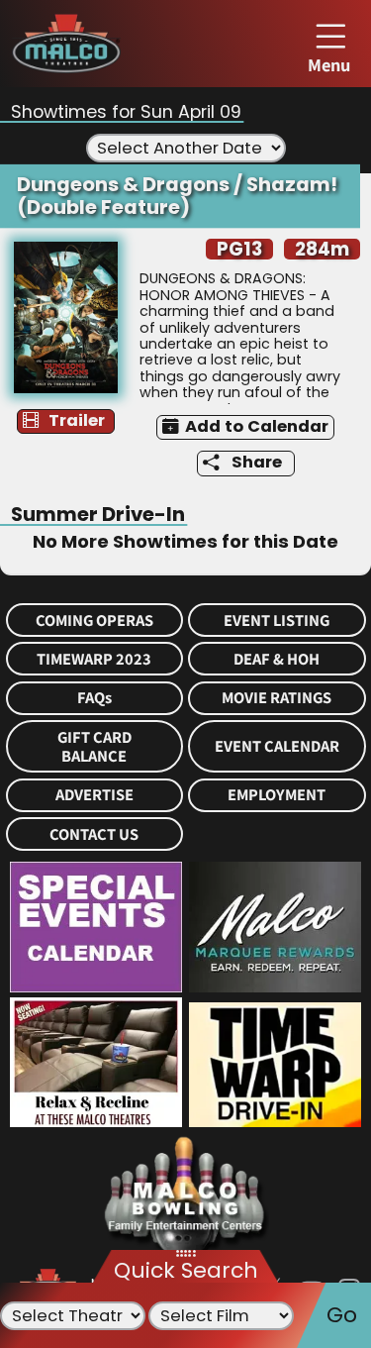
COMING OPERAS (94, 620)
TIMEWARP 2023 (94, 659)
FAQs (94, 697)
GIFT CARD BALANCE (94, 747)
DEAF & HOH (276, 659)
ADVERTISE (94, 794)
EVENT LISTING (276, 620)
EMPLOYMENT (276, 794)
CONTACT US (94, 834)
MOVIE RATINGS (276, 697)
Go (341, 1314)
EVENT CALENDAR (277, 746)
